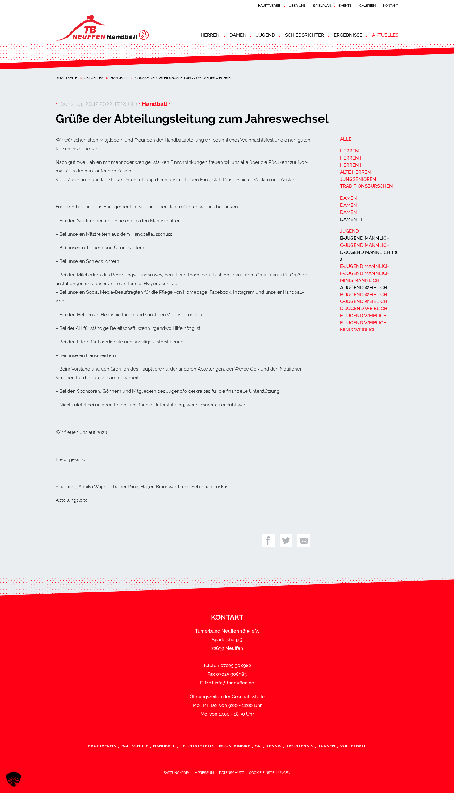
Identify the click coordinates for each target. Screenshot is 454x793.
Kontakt (390, 5)
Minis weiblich (358, 330)
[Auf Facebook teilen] (268, 540)
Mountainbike (234, 745)
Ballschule (134, 745)
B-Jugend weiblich (363, 294)
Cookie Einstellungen (269, 772)
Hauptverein (269, 5)
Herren (210, 35)
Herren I (350, 158)
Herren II (351, 165)
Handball (119, 78)
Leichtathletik (197, 745)
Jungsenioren (358, 179)
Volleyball (353, 745)
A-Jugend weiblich (363, 287)
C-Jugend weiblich (363, 301)
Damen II (350, 212)
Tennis (274, 745)
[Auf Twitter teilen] (286, 540)
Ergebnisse (348, 35)
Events (345, 5)
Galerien (367, 5)
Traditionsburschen (366, 186)
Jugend (265, 35)
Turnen (326, 745)
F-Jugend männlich (364, 273)
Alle (345, 139)
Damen (237, 35)
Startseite (67, 78)
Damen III (351, 219)
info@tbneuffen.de (234, 683)
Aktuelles (385, 35)
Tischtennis (299, 745)
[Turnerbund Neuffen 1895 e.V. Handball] (111, 28)
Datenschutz (231, 772)
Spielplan (322, 5)
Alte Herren (355, 172)
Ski (258, 745)
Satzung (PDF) (176, 772)
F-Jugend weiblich (363, 323)
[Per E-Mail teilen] (303, 540)
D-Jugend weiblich (363, 308)
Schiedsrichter (304, 35)
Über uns (297, 5)
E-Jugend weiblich (363, 315)
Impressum (204, 772)
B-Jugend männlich (365, 238)
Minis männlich (359, 280)
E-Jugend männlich (364, 266)
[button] (13, 779)
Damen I (349, 205)
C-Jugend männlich (365, 245)
